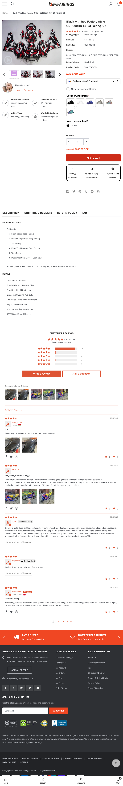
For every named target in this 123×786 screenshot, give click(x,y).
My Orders (60, 673)
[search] (13, 4)
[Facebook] (67, 191)
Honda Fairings (10, 758)
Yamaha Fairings (51, 758)
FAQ (84, 213)
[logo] (61, 4)
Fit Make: (70, 40)
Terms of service (95, 688)
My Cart (59, 678)
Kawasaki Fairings (73, 758)
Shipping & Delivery (38, 213)
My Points (60, 683)
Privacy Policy (94, 683)
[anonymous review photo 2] (29, 445)
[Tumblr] (86, 191)
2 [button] (58, 621)
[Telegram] (92, 191)
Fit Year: (70, 50)
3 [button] (63, 621)
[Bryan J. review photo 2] (29, 496)
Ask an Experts (24, 90)
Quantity (70, 135)
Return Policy (67, 213)
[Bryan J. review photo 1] (12, 496)
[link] (8, 60)
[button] (72, 31)
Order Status (61, 688)
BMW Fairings (9, 762)
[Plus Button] (86, 142)
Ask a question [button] (81, 373)
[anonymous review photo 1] (12, 445)
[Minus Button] (69, 142)
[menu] (4, 4)
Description (11, 213)
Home (5, 13)
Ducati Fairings (95, 758)
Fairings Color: (73, 62)
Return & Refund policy (98, 678)
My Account (61, 668)
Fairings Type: (72, 35)
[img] (11, 418)
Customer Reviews (96, 663)
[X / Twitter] (73, 191)
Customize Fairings (64, 658)
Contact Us (61, 663)
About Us (92, 658)
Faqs (90, 668)
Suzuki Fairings (30, 758)
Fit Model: (70, 45)
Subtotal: (70, 149)
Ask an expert (19, 670)
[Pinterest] (79, 191)
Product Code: (72, 67)
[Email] (98, 191)
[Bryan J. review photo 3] (47, 496)
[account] (111, 4)
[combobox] (93, 81)
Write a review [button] (41, 373)
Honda (91, 40)
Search (24, 762)
